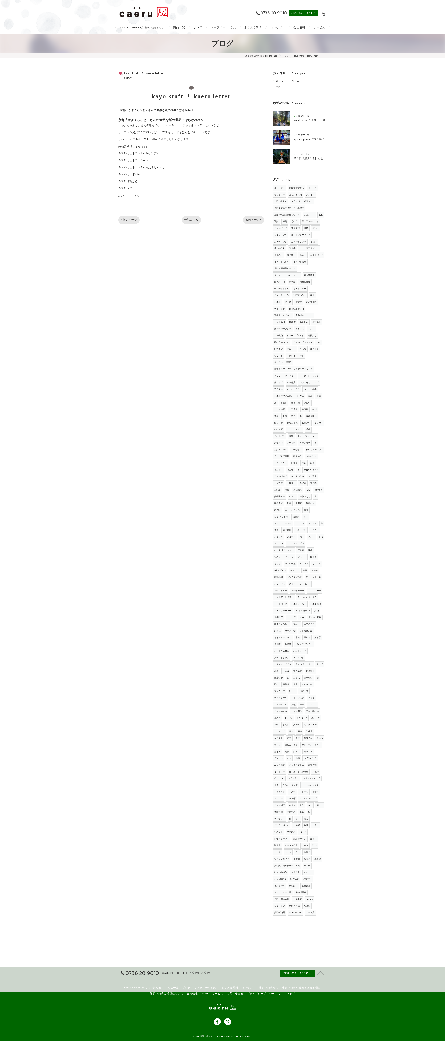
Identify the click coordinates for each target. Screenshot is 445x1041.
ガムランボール (281, 825)
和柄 (305, 516)
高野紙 (307, 905)
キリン (292, 805)
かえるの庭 (279, 765)
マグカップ (279, 691)
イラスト (278, 738)
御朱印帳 (308, 677)
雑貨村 (299, 302)
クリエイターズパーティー (287, 275)
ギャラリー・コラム (128, 196)
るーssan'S (279, 778)
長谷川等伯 (301, 892)
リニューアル (280, 235)
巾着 (298, 637)
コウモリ (314, 530)
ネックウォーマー (282, 523)
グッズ (288, 302)
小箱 (298, 758)
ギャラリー (279, 194)
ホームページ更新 (282, 362)
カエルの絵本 (280, 711)
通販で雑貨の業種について (287, 214)
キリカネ (318, 423)
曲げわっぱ (279, 282)
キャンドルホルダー (307, 436)
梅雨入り (312, 335)
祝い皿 (296, 624)
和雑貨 (315, 228)
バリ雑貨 (291, 382)
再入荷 (303, 349)
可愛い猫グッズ (303, 610)
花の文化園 (311, 302)
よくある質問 (295, 194)
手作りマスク (297, 698)
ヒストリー (279, 771)
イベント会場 (291, 845)
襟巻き (315, 791)
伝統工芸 (304, 691)
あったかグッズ (313, 577)
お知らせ (291, 349)
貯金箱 (301, 550)
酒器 (276, 416)
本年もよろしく (281, 624)
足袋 (316, 610)
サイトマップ (286, 994)
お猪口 (286, 724)
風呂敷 (286, 684)
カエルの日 (279, 322)
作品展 (309, 731)
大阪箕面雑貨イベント (285, 268)
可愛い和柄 (305, 443)
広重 (312, 463)
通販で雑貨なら (296, 188)
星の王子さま (291, 745)
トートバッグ (280, 604)
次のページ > (253, 219)
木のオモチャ (297, 590)
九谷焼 (303, 483)
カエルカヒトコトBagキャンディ (138, 153)
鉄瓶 (293, 704)
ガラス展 (310, 912)
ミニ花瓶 (312, 476)
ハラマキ (278, 537)
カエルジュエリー (304, 664)
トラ (302, 805)
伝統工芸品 (292, 423)
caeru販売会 (280, 879)
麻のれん (304, 322)
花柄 (310, 550)
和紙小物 (278, 577)
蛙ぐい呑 (278, 355)
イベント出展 (299, 261)
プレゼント (311, 456)
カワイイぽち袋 (294, 577)
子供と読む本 (312, 711)
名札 (321, 214)
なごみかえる (297, 476)
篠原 (310, 396)
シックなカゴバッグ (309, 382)
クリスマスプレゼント (299, 584)
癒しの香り (279, 248)
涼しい (307, 402)
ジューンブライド (295, 335)
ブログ (280, 87)
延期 (314, 845)
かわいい (278, 543)
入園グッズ (309, 214)
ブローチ (312, 523)
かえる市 (295, 872)
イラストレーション (309, 376)
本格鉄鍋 (278, 812)
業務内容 (291, 832)
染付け (296, 751)
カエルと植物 (310, 389)
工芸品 (296, 677)
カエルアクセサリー (283, 597)
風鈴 (306, 228)
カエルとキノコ (294, 429)
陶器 (287, 751)
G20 (319, 342)
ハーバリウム (293, 389)
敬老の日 (297, 456)
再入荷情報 (309, 275)
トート (277, 852)
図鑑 (300, 731)
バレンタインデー (304, 644)
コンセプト (279, 188)
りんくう (316, 563)
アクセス (310, 194)
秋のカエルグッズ (314, 449)
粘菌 (289, 738)
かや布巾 (291, 443)
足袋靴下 (278, 617)
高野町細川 (279, 912)
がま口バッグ (316, 255)
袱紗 (276, 684)
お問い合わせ (280, 201)
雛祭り (307, 637)
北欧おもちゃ (280, 590)
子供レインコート (295, 355)
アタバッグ (302, 718)
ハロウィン (301, 530)
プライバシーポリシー (301, 201)
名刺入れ (306, 423)
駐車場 (277, 845)
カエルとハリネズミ (307, 597)
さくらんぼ (307, 684)
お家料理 (291, 812)
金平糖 (277, 644)
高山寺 (290, 469)
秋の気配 (278, 429)
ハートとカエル (281, 651)
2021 (310, 805)
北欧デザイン (299, 839)
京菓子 (317, 637)
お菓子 (303, 255)
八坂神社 (307, 879)
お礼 (306, 825)
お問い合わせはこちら (303, 13)
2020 (302, 617)
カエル (277, 302)
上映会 (317, 859)
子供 (321, 537)
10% (308, 490)
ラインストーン (281, 295)
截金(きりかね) (281, 516)
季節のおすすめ (281, 288)
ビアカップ (279, 731)
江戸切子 (314, 349)
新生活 (292, 691)
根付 (293, 416)
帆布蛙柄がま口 (296, 308)
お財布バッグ (280, 449)
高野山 (296, 859)
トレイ (320, 664)
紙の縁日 (293, 885)
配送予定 (278, 349)
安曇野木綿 (279, 496)
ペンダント (298, 657)
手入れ (292, 791)
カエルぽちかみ (128, 181)
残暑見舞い (311, 416)
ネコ (289, 758)
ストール (304, 791)
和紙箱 (288, 644)
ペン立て (278, 483)
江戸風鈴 (278, 389)
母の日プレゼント (310, 221)
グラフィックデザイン (285, 376)
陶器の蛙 (310, 503)
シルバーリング (290, 785)
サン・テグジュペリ (311, 745)
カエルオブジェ (298, 241)
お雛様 (277, 630)
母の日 (294, 221)
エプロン (312, 704)
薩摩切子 (278, 677)
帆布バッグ (279, 308)
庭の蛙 (277, 510)
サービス (312, 188)
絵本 (291, 731)
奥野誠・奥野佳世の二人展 (287, 865)
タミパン (294, 570)
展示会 (307, 865)
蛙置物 (313, 483)
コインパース (310, 758)
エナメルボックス (310, 785)
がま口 (292, 496)
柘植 (285, 416)
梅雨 (312, 295)
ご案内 (305, 845)
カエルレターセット (131, 188)
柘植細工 (310, 671)
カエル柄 (291, 617)
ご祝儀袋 (278, 335)
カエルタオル (280, 704)
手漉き (286, 671)
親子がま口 (296, 449)
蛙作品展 (294, 879)
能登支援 (306, 885)
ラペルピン (279, 436)
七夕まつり (279, 885)
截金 (306, 510)
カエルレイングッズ (303, 342)
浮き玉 (277, 751)
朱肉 (276, 530)
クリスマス (279, 584)
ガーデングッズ (292, 510)
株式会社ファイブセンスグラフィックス (293, 369)
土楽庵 (299, 503)
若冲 (291, 436)
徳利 (314, 409)
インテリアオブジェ (309, 248)
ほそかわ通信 (280, 872)
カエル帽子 (279, 805)
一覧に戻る (191, 219)
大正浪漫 (293, 409)
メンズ (311, 537)
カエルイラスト (298, 604)
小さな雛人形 (306, 630)
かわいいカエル (311, 469)
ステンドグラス (281, 657)
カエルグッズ (280, 228)
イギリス (300, 328)
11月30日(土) (280, 570)
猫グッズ (308, 751)
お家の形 (278, 443)
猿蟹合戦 (278, 503)
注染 (289, 503)
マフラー (278, 798)
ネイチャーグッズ (282, 637)
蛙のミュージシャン (283, 557)
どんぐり (278, 469)
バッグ (303, 832)
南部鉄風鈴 (305, 282)
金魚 (319, 396)
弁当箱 (292, 282)
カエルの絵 (315, 604)
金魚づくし (305, 496)
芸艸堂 (320, 805)
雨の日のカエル (281, 342)
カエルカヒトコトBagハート (136, 160)
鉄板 (305, 570)
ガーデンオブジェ (282, 328)
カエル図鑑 (296, 711)
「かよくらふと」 (129, 125)
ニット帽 (291, 798)
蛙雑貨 (292, 322)
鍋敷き (313, 557)
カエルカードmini (129, 174)
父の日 (296, 724)
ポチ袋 (314, 570)
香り (298, 852)
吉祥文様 (295, 402)
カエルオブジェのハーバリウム (289, 396)
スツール (278, 758)
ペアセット (279, 818)
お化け (315, 771)
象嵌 (302, 812)
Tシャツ (288, 718)
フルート (302, 557)
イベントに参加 (281, 261)
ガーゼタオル (280, 698)
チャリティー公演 (282, 892)
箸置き (284, 402)
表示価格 (297, 490)
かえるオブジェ (296, 765)
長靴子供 (308, 738)
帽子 (302, 537)
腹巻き (296, 516)
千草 (302, 704)
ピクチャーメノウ (282, 664)
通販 (276, 221)
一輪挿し (291, 483)
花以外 (313, 241)
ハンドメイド (299, 651)
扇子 (295, 684)
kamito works (295, 912)
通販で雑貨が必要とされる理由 (289, 208)
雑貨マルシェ (299, 295)
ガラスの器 (279, 409)
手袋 (276, 785)
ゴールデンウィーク (300, 235)
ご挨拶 (296, 825)
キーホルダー (299, 288)
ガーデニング (280, 241)
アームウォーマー (282, 610)
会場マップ (279, 905)
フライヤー (293, 778)
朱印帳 (294, 463)
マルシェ (308, 872)
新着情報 (295, 228)
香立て (311, 698)
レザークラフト (281, 839)
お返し (315, 825)
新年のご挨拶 (315, 617)
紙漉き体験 (294, 905)
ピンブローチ (314, 590)
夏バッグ (315, 718)
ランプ (277, 745)
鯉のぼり (291, 255)
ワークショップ (281, 859)
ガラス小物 (290, 630)
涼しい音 (278, 423)
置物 (276, 724)
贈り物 (292, 248)
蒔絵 (308, 429)
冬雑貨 (307, 852)
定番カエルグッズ (282, 315)
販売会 (313, 839)
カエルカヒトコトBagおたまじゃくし (141, 167)
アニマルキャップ (308, 798)
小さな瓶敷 (290, 563)
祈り (298, 818)
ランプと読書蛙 (281, 456)
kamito (309, 899)
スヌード (291, 537)
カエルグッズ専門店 (298, 771)
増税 (287, 490)
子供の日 (278, 255)
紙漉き (307, 859)
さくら (277, 563)
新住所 (320, 738)
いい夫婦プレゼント (283, 550)
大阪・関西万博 (281, 899)
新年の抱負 (309, 624)
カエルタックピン (295, 543)
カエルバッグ (280, 476)
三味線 (277, 490)
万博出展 (297, 899)
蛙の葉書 (297, 671)
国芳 (304, 463)
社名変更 (278, 832)
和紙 (276, 671)
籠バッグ (278, 382)
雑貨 (285, 221)
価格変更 (318, 490)
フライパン (279, 791)
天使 (306, 818)
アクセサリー (280, 463)
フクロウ (300, 523)
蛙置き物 (312, 765)
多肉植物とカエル (304, 315)
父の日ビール (310, 724)
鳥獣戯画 (316, 322)
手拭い (311, 328)
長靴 (298, 738)
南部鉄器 (287, 530)
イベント (304, 563)
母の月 (277, 718)
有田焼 (305, 409)
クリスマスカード (311, 778)
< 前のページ (129, 219)
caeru (205, 994)
